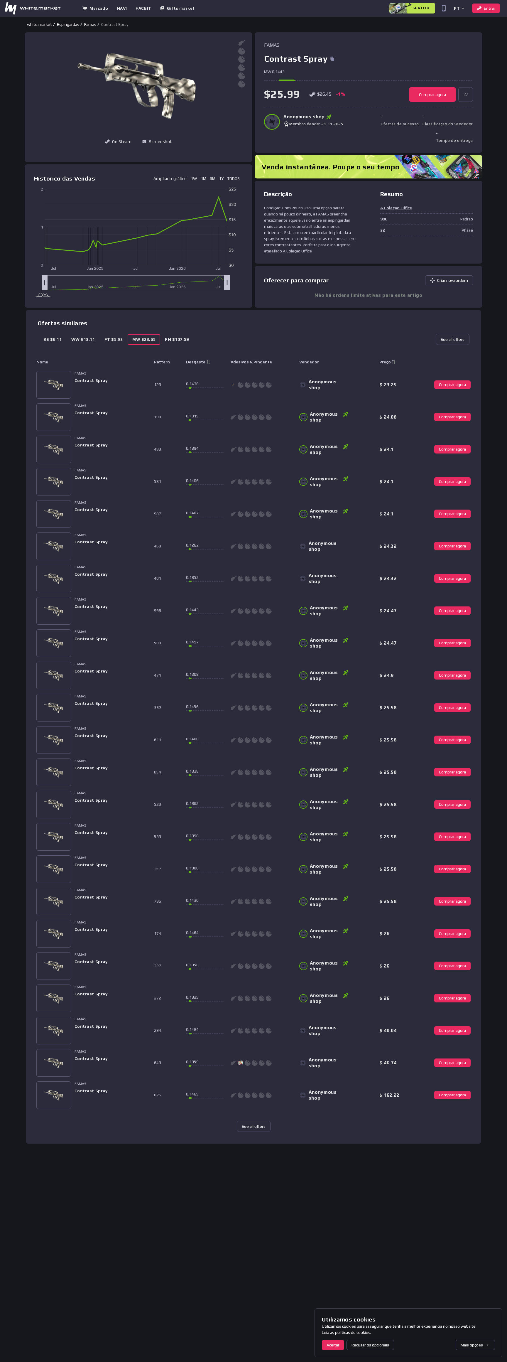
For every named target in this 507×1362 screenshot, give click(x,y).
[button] (458, 8)
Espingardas (68, 24)
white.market (39, 24)
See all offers (452, 339)
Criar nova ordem (452, 280)
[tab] (53, 339)
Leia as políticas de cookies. (346, 1332)
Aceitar (333, 1345)
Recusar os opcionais (370, 1345)
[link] (39, 24)
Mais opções (472, 1345)
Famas (90, 24)
